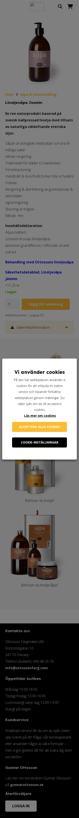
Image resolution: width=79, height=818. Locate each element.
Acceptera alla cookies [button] (39, 427)
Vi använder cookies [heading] (39, 372)
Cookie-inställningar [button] (39, 442)
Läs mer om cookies (40, 415)
